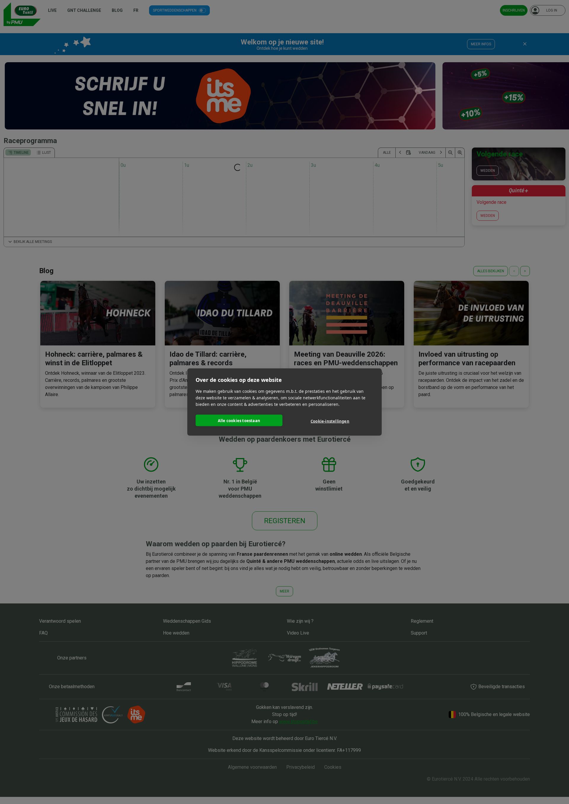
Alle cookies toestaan (239, 420)
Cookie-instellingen (330, 421)
